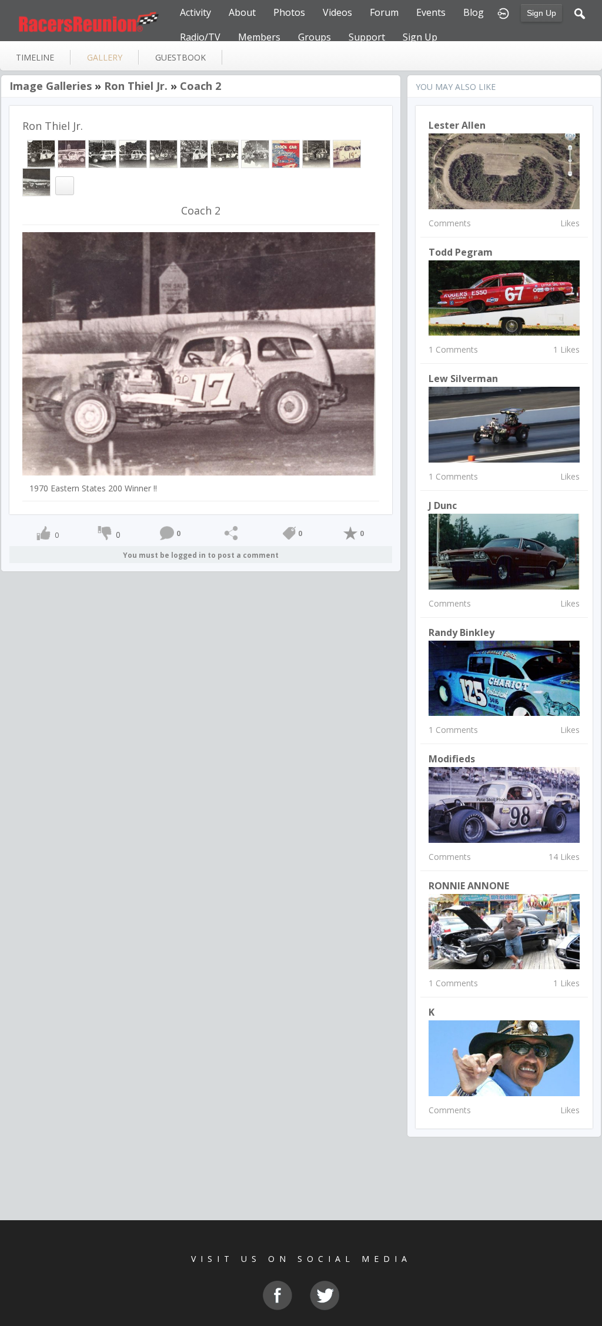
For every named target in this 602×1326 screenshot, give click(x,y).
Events (431, 12)
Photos (289, 12)
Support (367, 37)
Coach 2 (200, 86)
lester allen (457, 125)
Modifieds (452, 758)
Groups (314, 37)
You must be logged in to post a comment (201, 555)
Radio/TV (200, 37)
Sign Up (541, 13)
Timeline (35, 57)
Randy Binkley (461, 632)
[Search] (580, 12)
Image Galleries (50, 86)
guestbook (180, 57)
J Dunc (443, 505)
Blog (473, 12)
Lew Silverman (463, 378)
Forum (384, 12)
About (242, 12)
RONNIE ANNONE (469, 885)
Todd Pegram (461, 252)
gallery (104, 57)
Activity (195, 12)
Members (259, 37)
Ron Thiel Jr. (136, 86)
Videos (337, 12)
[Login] (503, 12)
